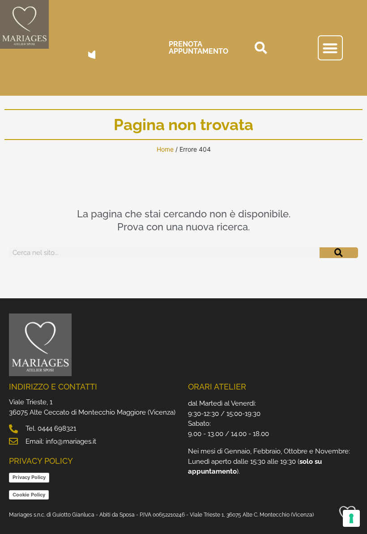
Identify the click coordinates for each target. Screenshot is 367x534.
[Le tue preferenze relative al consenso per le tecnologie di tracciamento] (351, 518)
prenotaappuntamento (198, 47)
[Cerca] (339, 252)
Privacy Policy (29, 477)
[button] (261, 48)
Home (165, 149)
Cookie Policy (29, 495)
